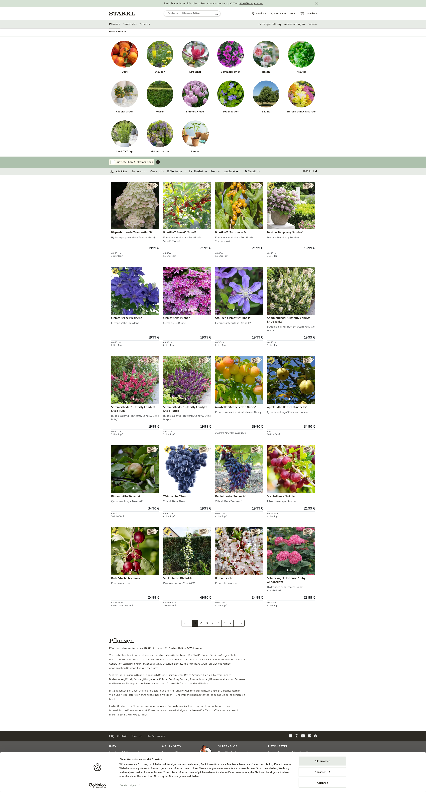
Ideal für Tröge (124, 151)
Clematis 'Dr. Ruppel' (176, 318)
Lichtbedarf (196, 171)
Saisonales (129, 24)
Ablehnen (322, 782)
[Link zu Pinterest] (315, 736)
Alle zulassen (322, 761)
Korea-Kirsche (224, 578)
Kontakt (122, 736)
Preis (214, 171)
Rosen (266, 72)
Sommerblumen (230, 72)
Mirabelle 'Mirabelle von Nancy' (235, 407)
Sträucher (195, 72)
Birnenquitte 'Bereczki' (125, 496)
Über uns (137, 736)
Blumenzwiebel (195, 111)
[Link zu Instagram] (296, 736)
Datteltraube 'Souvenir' (230, 496)
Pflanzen (114, 24)
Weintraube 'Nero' (175, 496)
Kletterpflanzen (160, 151)
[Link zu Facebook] (290, 736)
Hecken (159, 111)
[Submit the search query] (216, 13)
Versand (155, 171)
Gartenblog (228, 746)
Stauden (160, 72)
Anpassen (320, 771)
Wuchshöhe (231, 171)
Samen (195, 151)
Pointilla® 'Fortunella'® (230, 232)
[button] (120, 171)
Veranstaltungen (294, 24)
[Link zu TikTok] (309, 736)
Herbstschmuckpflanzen (301, 111)
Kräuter (301, 72)
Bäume (266, 111)
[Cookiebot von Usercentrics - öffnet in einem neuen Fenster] (97, 785)
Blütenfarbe (174, 171)
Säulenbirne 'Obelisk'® (178, 578)
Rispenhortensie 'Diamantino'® (131, 232)
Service (312, 24)
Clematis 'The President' (126, 318)
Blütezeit (250, 171)
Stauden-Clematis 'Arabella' (233, 318)
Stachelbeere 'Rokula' (281, 496)
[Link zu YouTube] (303, 736)
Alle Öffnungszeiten (251, 3)
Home (112, 31)
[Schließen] (316, 3)
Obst (124, 72)
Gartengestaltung (269, 24)
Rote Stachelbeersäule (126, 578)
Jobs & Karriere (155, 736)
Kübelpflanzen (124, 111)
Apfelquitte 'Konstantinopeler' (287, 407)
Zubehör (144, 24)
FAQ (111, 736)
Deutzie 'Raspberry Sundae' (285, 232)
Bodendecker (231, 111)
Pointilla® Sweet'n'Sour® (180, 232)
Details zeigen (127, 785)
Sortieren (137, 171)
